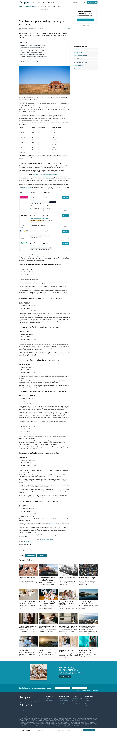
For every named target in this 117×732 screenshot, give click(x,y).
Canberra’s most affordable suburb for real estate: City (32, 59)
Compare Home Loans (92, 2)
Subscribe (93, 688)
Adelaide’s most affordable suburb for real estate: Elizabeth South (34, 56)
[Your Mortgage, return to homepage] (24, 2)
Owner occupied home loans (80, 55)
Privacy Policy (95, 690)
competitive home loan (25, 187)
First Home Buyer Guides (47, 539)
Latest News (75, 2)
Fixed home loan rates (79, 52)
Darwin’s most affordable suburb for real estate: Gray (32, 61)
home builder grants (52, 523)
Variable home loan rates (80, 59)
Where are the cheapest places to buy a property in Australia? (33, 45)
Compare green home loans (80, 62)
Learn (39, 2)
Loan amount (61, 730)
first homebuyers (46, 177)
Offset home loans (78, 65)
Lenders (53, 2)
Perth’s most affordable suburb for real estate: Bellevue (32, 54)
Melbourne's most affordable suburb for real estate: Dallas (33, 50)
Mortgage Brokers (81, 2)
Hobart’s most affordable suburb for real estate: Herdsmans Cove (34, 58)
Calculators (46, 2)
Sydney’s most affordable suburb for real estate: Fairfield (32, 49)
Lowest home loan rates (79, 49)
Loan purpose (37, 730)
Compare (33, 2)
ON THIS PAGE (23, 42)
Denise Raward (24, 28)
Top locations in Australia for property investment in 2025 (47, 174)
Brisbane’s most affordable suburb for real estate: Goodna (33, 52)
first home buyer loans (30, 6)
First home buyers (78, 68)
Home (20, 6)
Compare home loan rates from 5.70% (85, 12)
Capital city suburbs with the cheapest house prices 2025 (32, 47)
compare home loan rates (85, 20)
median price (24, 102)
